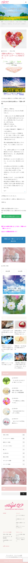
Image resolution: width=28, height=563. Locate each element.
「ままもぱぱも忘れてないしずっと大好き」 (18, 411)
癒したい (13, 449)
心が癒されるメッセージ (20, 519)
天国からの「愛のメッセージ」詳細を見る (13, 240)
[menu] (26, 2)
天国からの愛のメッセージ (20, 523)
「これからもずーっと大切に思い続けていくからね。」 (7, 332)
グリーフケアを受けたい (20, 516)
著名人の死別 (13, 456)
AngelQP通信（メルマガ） (7, 541)
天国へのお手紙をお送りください (11, 216)
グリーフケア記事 (7, 532)
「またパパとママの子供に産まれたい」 (18, 422)
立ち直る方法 (13, 453)
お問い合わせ (6, 546)
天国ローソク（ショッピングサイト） (20, 527)
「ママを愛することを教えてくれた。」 (18, 401)
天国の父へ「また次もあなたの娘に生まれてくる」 (20, 347)
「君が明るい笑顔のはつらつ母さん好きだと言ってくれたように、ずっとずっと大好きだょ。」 (20, 365)
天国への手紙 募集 (7, 534)
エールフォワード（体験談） (13, 438)
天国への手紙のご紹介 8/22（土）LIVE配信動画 (18, 391)
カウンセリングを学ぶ (13, 445)
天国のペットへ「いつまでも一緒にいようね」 (7, 363)
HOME (4, 513)
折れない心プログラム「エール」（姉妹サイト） (20, 539)
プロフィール (19, 532)
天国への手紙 (5, 265)
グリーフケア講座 (13, 464)
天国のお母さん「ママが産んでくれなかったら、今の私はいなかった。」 (20, 332)
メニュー (18, 513)
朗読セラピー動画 (13, 442)
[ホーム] (1, 21)
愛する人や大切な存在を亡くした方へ (16, 561)
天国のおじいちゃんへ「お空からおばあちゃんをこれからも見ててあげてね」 (7, 348)
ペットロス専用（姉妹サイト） (20, 535)
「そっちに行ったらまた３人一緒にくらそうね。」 (18, 381)
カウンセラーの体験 (13, 460)
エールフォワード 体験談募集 (7, 537)
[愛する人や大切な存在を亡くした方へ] (14, 509)
